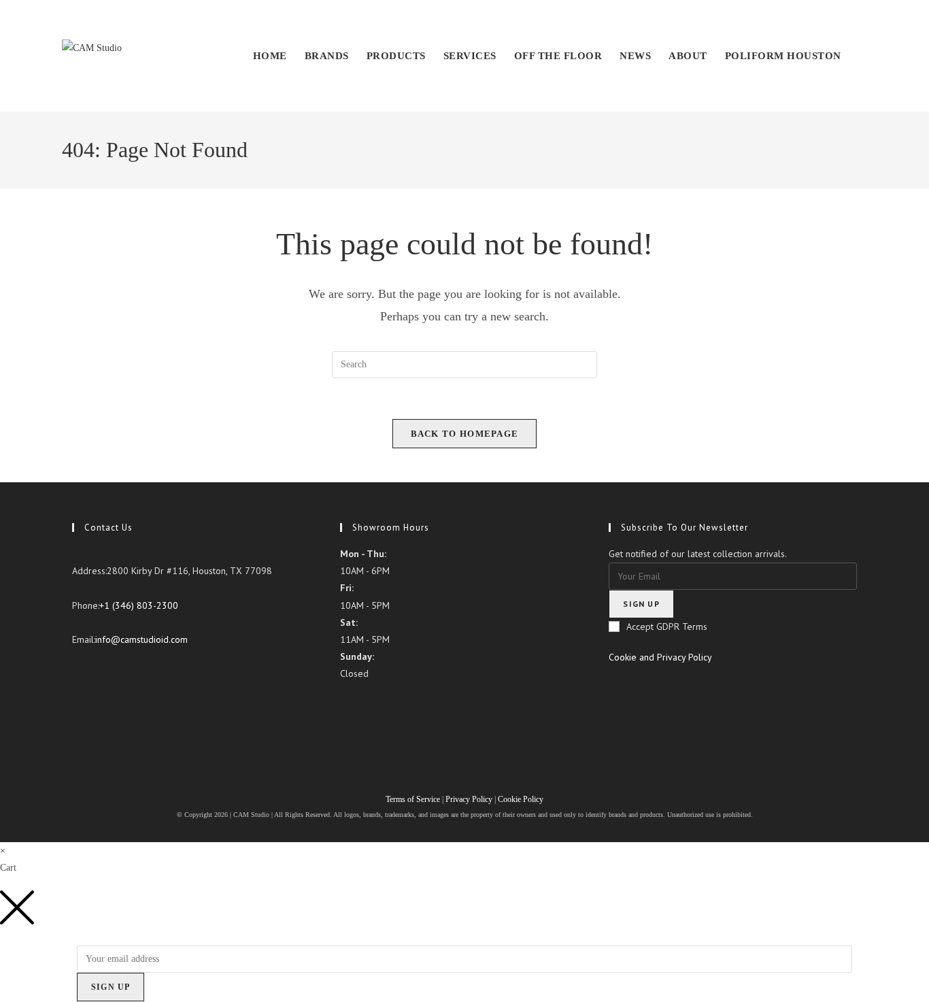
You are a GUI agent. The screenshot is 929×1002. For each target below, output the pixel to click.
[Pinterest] (76, 739)
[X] (76, 670)
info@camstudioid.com (141, 639)
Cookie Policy (520, 799)
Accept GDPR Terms (666, 626)
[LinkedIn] (76, 722)
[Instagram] (76, 704)
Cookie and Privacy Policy (660, 657)
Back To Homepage (465, 434)
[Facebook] (76, 687)
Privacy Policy (468, 799)
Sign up (641, 604)
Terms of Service (414, 799)
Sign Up (110, 987)
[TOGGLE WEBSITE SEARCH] (864, 55)
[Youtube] (76, 756)
